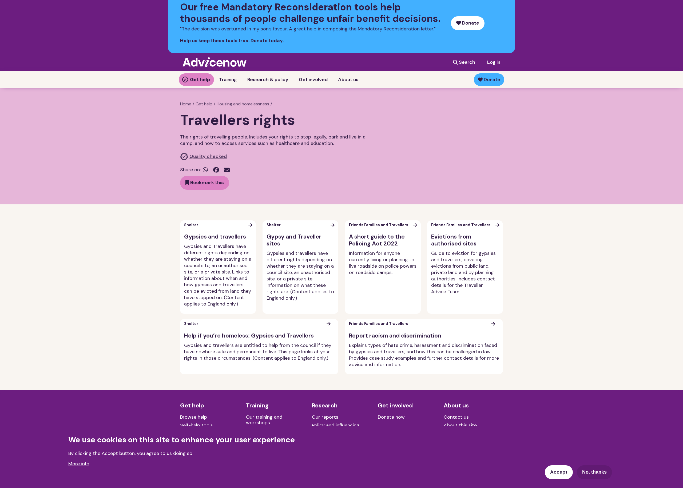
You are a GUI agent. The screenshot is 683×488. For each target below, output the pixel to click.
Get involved (313, 79)
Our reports (325, 417)
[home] (214, 61)
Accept (558, 472)
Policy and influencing (335, 425)
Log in (493, 62)
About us (348, 79)
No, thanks (594, 472)
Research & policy (267, 79)
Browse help (193, 417)
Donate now (391, 417)
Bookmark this (206, 182)
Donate (470, 23)
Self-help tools (196, 425)
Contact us (456, 417)
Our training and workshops (264, 420)
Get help (200, 79)
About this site (460, 425)
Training (228, 79)
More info (78, 464)
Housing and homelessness (243, 104)
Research (324, 405)
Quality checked (208, 156)
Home (185, 104)
